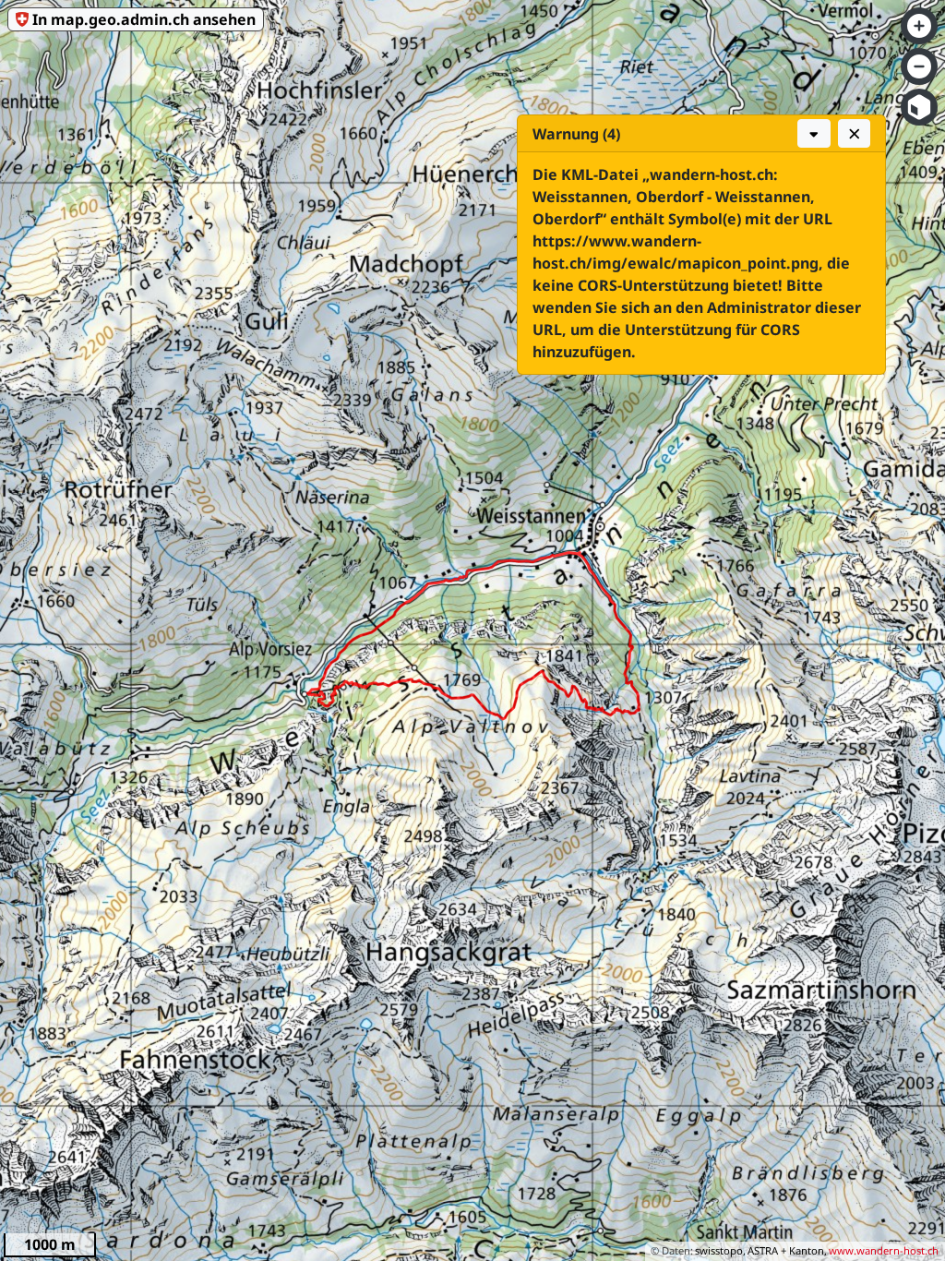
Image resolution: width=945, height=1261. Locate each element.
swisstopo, (720, 1250)
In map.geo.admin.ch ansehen (144, 19)
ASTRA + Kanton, (787, 1250)
